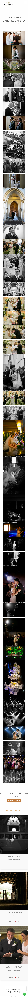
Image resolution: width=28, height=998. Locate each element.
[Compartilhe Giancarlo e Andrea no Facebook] (10, 796)
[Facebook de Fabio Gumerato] (10, 992)
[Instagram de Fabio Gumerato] (12, 992)
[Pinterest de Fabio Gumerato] (15, 992)
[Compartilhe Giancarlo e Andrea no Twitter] (15, 796)
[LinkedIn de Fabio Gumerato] (19, 992)
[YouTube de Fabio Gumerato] (17, 992)
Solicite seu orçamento (14, 800)
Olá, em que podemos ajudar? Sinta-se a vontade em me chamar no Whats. (14, 988)
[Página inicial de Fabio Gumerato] (8, 4)
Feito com (14, 996)
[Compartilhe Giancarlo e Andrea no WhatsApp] (12, 796)
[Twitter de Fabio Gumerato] (8, 992)
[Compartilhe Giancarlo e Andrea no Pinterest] (17, 796)
